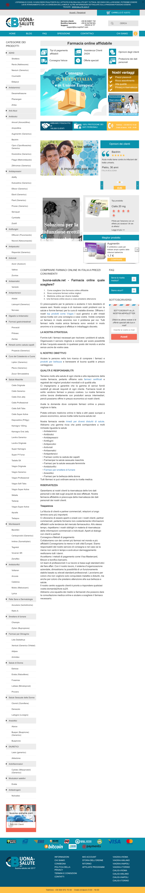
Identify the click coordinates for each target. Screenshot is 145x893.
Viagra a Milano (121, 860)
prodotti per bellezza (51, 361)
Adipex (15, 651)
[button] (101, 185)
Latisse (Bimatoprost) (21, 686)
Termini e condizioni (66, 873)
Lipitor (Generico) (19, 362)
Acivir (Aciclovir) (19, 264)
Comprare (116, 259)
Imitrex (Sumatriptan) (21, 541)
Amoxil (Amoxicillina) (21, 122)
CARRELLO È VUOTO (120, 13)
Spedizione (63, 33)
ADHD (11, 53)
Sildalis (15, 495)
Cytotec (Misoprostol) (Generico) (21, 771)
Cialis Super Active (20, 414)
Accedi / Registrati (77, 12)
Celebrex (16, 582)
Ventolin (15, 287)
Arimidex (15, 657)
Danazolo (16, 709)
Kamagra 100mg (19, 426)
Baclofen (15, 530)
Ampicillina (16, 128)
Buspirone (16, 741)
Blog (29, 33)
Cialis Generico (18, 391)
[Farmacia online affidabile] (20, 22)
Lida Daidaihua (18, 640)
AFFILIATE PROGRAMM (93, 867)
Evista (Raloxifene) (20, 674)
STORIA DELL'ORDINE (92, 860)
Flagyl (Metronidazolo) (22, 160)
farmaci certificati (94, 379)
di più (119, 188)
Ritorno (86, 864)
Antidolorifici (14, 564)
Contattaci (87, 33)
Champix (16, 622)
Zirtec (14, 105)
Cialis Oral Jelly (18, 397)
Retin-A (15, 611)
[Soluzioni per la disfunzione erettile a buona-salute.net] (61, 218)
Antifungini (13, 229)
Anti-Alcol (13, 111)
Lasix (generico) (19, 752)
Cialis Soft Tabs (18, 408)
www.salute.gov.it (80, 7)
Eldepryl (15, 82)
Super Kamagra (19, 449)
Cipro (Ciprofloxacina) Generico (21, 146)
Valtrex (15, 270)
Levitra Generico (19, 437)
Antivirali (12, 258)
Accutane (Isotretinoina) (22, 605)
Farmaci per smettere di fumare (59, 470)
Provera (15, 692)
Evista (14, 784)
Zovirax (15, 275)
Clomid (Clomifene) (20, 703)
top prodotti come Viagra (59, 314)
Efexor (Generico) (20, 189)
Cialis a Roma (120, 870)
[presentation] (85, 250)
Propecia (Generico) (21, 350)
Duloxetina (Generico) (21, 183)
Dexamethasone (19, 93)
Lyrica (14, 593)
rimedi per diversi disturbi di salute (85, 421)
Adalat (14, 298)
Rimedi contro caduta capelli (21, 345)
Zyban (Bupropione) (21, 628)
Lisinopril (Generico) (21, 304)
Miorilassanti (14, 524)
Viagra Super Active (20, 489)
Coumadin (16, 76)
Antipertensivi (15, 293)
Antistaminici (14, 87)
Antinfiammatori (16, 764)
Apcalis (15, 512)
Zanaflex (15, 559)
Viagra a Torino (121, 867)
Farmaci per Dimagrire (19, 634)
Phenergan (17, 99)
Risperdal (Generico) (21, 252)
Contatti (59, 877)
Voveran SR (17, 553)
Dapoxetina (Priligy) (20, 420)
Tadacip (15, 501)
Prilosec (15, 333)
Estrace (15, 668)
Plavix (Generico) (19, 368)
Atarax (14, 726)
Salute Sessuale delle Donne (22, 697)
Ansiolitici (13, 721)
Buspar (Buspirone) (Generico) (20, 733)
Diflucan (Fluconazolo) (22, 235)
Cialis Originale (18, 385)
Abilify (14, 177)
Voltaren (15, 570)
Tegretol (15, 547)
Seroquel (16, 212)
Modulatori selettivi (17, 778)
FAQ (44, 33)
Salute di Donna (16, 663)
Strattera (15, 59)
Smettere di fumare (17, 616)
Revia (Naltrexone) (20, 64)
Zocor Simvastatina (20, 374)
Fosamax (16, 680)
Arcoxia (15, 576)
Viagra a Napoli (121, 864)
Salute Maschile (16, 379)
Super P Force (18, 455)
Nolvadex (16, 796)
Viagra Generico (19, 472)
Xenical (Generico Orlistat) (23, 645)
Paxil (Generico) (19, 200)
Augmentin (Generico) (21, 134)
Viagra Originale (19, 466)
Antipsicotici (14, 246)
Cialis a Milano (121, 874)
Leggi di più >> (118, 230)
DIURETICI (14, 746)
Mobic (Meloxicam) (20, 588)
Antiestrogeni (15, 790)
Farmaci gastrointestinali (20, 322)
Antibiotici (13, 116)
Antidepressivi (15, 171)
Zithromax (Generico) (21, 165)
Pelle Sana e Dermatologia (21, 599)
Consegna (60, 864)
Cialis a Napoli (120, 877)
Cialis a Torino (121, 880)
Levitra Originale (19, 443)
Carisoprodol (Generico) (22, 536)
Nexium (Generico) (20, 70)
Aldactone (16, 758)
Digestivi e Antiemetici (18, 316)
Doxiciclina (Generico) (21, 154)
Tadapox (15, 518)
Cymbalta (16, 217)
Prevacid (15, 327)
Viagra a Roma (120, 857)
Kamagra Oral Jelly (20, 431)
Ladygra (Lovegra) (20, 715)
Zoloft (14, 223)
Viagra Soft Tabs (19, 483)
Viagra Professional (20, 478)
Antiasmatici (14, 281)
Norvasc (15, 310)
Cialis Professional (20, 403)
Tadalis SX (16, 460)
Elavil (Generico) (19, 194)
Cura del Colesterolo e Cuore (22, 356)
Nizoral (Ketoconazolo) (22, 241)
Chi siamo (122, 33)
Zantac (15, 339)
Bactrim (15, 139)
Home (12, 33)
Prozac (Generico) (20, 206)
